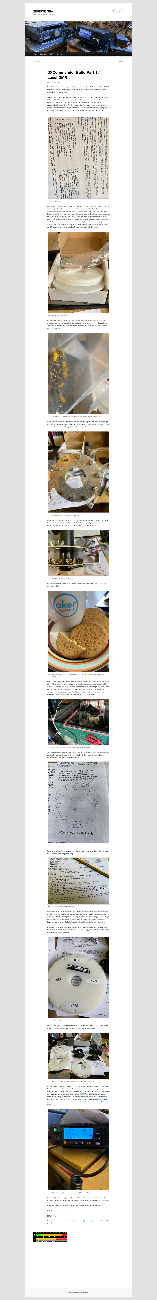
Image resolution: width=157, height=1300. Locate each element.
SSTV (52, 54)
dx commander (66, 1221)
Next (121, 61)
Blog (35, 54)
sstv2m (59, 54)
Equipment (43, 54)
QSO (72, 1221)
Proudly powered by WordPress (78, 1292)
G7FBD (102, 1099)
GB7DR (83, 1094)
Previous (36, 61)
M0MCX (56, 100)
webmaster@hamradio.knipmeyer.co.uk (88, 1221)
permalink (50, 1223)
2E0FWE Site (43, 11)
